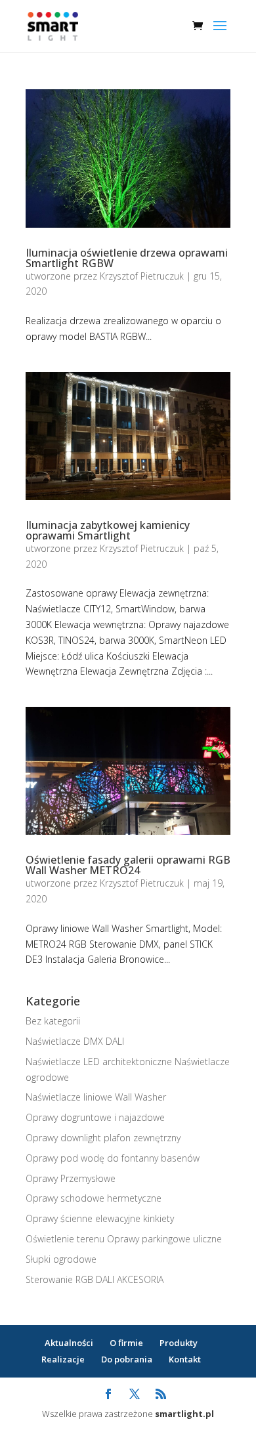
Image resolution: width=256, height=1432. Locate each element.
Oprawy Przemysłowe (71, 1178)
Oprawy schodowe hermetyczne (93, 1198)
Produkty (179, 1343)
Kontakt (185, 1359)
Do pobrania (126, 1359)
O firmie (126, 1343)
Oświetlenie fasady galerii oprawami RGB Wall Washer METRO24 (128, 865)
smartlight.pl (184, 1414)
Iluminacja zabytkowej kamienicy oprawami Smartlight (108, 530)
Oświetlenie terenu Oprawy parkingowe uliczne (124, 1238)
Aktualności (69, 1343)
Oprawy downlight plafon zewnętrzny (103, 1137)
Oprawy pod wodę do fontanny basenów (113, 1158)
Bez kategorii (53, 1021)
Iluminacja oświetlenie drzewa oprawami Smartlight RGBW (127, 257)
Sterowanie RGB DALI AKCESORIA (94, 1279)
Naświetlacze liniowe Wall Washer (96, 1097)
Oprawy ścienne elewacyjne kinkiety (100, 1218)
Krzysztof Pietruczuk (142, 276)
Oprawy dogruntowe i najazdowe (95, 1117)
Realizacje (63, 1359)
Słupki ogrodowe (61, 1259)
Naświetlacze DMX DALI (75, 1041)
